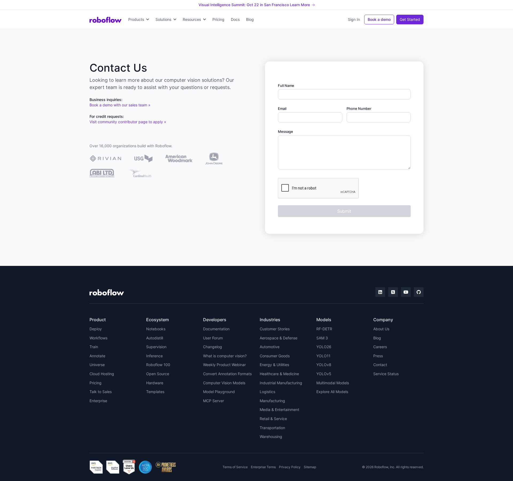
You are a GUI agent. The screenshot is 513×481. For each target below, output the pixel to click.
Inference (154, 356)
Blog (250, 19)
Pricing (218, 19)
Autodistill (154, 338)
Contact (380, 364)
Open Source (157, 373)
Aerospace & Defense (278, 338)
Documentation (216, 329)
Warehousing (271, 436)
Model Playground (219, 391)
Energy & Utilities (274, 364)
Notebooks (155, 329)
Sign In (354, 19)
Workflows (98, 338)
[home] (106, 19)
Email (282, 108)
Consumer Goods (275, 356)
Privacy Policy (290, 467)
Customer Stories (275, 329)
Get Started (410, 19)
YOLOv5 (323, 373)
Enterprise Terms (263, 467)
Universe (97, 364)
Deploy (96, 329)
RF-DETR (324, 329)
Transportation (272, 427)
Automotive (269, 346)
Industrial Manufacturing (281, 383)
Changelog (212, 346)
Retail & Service (273, 418)
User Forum (213, 338)
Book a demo (379, 19)
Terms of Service (235, 467)
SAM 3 (322, 338)
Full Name (286, 85)
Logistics (267, 391)
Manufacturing (272, 400)
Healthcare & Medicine (279, 373)
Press (378, 356)
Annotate (97, 356)
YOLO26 (323, 346)
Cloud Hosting (102, 373)
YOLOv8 (323, 364)
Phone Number (359, 108)
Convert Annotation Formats (227, 373)
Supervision (156, 346)
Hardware (154, 383)
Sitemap (310, 467)
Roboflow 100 (158, 364)
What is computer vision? (225, 356)
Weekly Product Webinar (224, 364)
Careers (380, 346)
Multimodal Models (332, 383)
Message (285, 131)
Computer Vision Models (224, 383)
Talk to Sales (101, 391)
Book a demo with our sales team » (120, 105)
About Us (381, 329)
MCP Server (213, 400)
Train (94, 346)
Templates (155, 391)
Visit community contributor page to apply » (128, 121)
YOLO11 (323, 356)
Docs (235, 19)
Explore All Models (332, 391)
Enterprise (98, 400)
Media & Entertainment (279, 409)
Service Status (386, 373)
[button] (138, 19)
